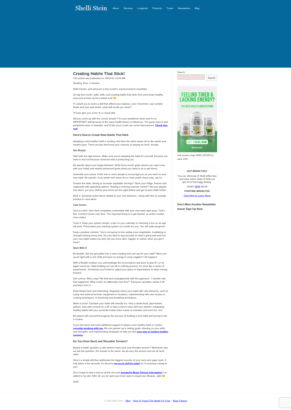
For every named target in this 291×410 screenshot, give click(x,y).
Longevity (142, 8)
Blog (197, 8)
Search (181, 72)
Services (128, 8)
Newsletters (184, 8)
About (116, 8)
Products (157, 8)
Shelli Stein (93, 10)
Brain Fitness (180, 400)
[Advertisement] (145, 42)
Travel (170, 8)
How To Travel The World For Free (151, 400)
